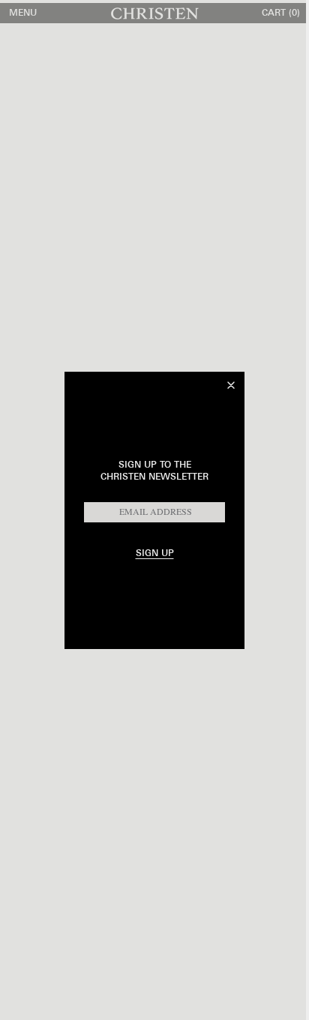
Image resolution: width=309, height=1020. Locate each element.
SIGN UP (155, 553)
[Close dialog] (231, 385)
